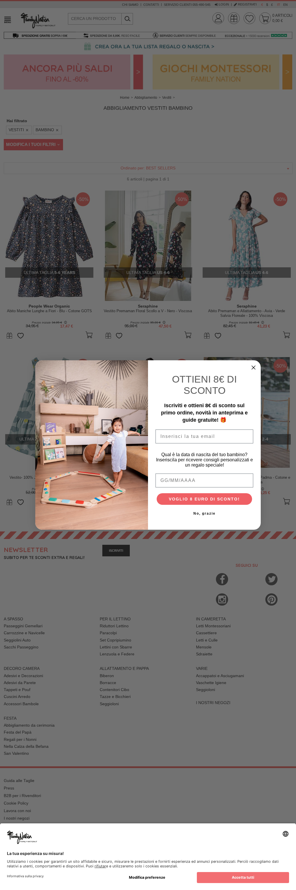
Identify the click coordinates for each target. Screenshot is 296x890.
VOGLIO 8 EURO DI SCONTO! (204, 499)
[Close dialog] (253, 367)
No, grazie (204, 513)
